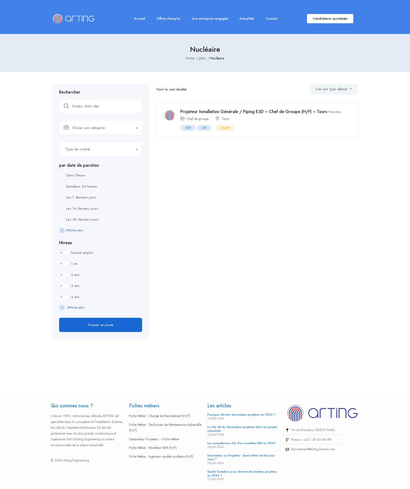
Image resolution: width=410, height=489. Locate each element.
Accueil (139, 18)
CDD (188, 127)
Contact (271, 18)
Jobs (202, 58)
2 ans (75, 274)
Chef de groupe (197, 118)
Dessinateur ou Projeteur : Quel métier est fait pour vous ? (241, 457)
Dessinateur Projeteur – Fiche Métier (154, 439)
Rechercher (69, 92)
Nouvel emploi (82, 252)
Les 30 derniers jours (82, 219)
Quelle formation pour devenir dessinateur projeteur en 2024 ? (242, 474)
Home (190, 58)
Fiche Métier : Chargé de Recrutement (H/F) (159, 415)
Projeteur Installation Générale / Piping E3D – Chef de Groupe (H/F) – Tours (253, 112)
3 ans (75, 285)
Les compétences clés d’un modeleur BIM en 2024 (241, 443)
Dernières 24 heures (81, 186)
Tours (225, 118)
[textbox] (97, 128)
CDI (204, 127)
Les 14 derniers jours (82, 208)
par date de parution (79, 165)
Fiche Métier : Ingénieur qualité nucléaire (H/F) (161, 456)
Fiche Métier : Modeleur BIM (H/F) (153, 447)
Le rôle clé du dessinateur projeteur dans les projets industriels (242, 429)
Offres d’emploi (168, 18)
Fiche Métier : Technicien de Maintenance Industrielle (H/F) (165, 427)
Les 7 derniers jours (81, 197)
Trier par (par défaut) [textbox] (331, 89)
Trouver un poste (100, 325)
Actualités (246, 18)
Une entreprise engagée (210, 18)
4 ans (75, 296)
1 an (74, 263)
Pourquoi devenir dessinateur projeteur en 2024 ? (241, 415)
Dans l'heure (75, 175)
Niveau (65, 243)
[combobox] (100, 127)
